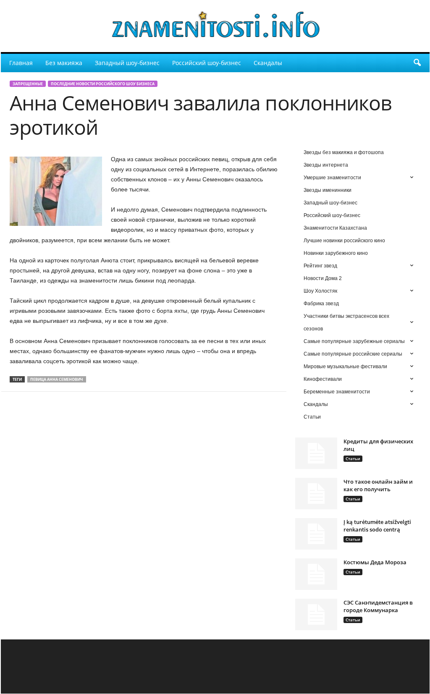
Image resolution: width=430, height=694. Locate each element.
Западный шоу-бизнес (127, 63)
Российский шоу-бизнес (206, 63)
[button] (417, 63)
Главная (21, 63)
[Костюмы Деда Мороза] (316, 574)
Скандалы (268, 63)
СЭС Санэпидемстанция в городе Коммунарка (378, 606)
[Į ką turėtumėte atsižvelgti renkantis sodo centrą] (316, 534)
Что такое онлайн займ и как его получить (378, 485)
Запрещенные (28, 83)
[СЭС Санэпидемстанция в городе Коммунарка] (316, 614)
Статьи (353, 458)
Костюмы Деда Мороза (374, 562)
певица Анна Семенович (56, 379)
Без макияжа (63, 63)
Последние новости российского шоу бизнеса (103, 83)
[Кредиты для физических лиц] (316, 453)
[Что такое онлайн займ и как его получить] (316, 493)
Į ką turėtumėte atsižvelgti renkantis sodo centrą (377, 525)
